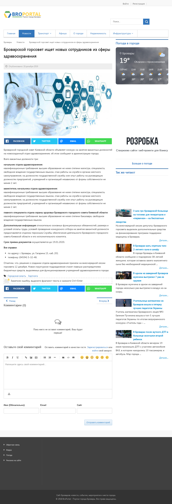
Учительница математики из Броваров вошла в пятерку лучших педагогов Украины (148, 304)
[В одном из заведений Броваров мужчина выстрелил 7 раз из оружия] (124, 275)
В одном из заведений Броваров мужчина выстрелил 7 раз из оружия (150, 277)
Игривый (97, 357)
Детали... (163, 240)
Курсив (12, 357)
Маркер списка (55, 357)
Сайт (79, 405)
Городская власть (17, 275)
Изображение (31, 357)
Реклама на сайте (13, 460)
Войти (126, 4)
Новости (21, 42)
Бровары (8, 42)
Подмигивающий (107, 357)
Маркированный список (45, 357)
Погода (9, 455)
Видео (36, 357)
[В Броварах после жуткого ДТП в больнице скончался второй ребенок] (124, 333)
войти (95, 350)
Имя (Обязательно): (14, 405)
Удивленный (92, 357)
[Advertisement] (144, 110)
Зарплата (33, 275)
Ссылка (26, 357)
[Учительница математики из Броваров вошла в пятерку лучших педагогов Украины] (124, 302)
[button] (122, 74)
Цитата (63, 357)
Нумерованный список (50, 357)
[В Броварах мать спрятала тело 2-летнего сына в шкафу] (124, 247)
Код (68, 357)
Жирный (7, 357)
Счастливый (87, 357)
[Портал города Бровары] (22, 14)
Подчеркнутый (17, 357)
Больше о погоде (142, 163)
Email (43, 405)
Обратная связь (13, 444)
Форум (9, 450)
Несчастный (102, 357)
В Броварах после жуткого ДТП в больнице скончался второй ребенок (150, 335)
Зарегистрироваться (97, 347)
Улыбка (82, 357)
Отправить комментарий (98, 422)
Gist (73, 357)
